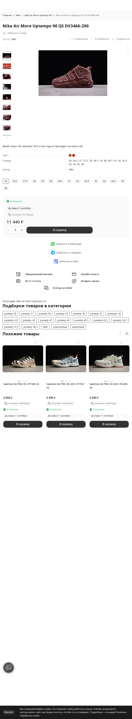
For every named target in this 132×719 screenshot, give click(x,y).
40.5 (110, 160)
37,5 (85, 160)
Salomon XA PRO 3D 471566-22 (21, 384)
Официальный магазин (39, 274)
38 (90, 160)
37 (80, 160)
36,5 (75, 160)
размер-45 (46, 320)
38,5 (96, 160)
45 (78, 164)
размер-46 (63, 320)
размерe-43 (11, 320)
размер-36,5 (120, 320)
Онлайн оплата (90, 274)
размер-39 (62, 313)
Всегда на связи (62, 288)
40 (105, 160)
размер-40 (79, 313)
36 (70, 160)
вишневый (78, 326)
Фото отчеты (33, 281)
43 (70, 164)
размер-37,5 (11, 326)
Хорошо (8, 712)
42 (119, 160)
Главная (7, 15)
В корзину (59, 230)
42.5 (124, 160)
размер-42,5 (101, 320)
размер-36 (10, 313)
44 (74, 164)
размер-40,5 (81, 320)
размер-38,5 (31, 326)
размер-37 (27, 313)
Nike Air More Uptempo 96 (38, 15)
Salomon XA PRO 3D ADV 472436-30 (109, 385)
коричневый (60, 326)
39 (101, 160)
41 (115, 160)
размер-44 (29, 320)
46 (82, 164)
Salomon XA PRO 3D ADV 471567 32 (65, 385)
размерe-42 (114, 313)
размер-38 (45, 313)
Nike (18, 15)
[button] (7, 137)
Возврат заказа (90, 281)
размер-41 (96, 313)
